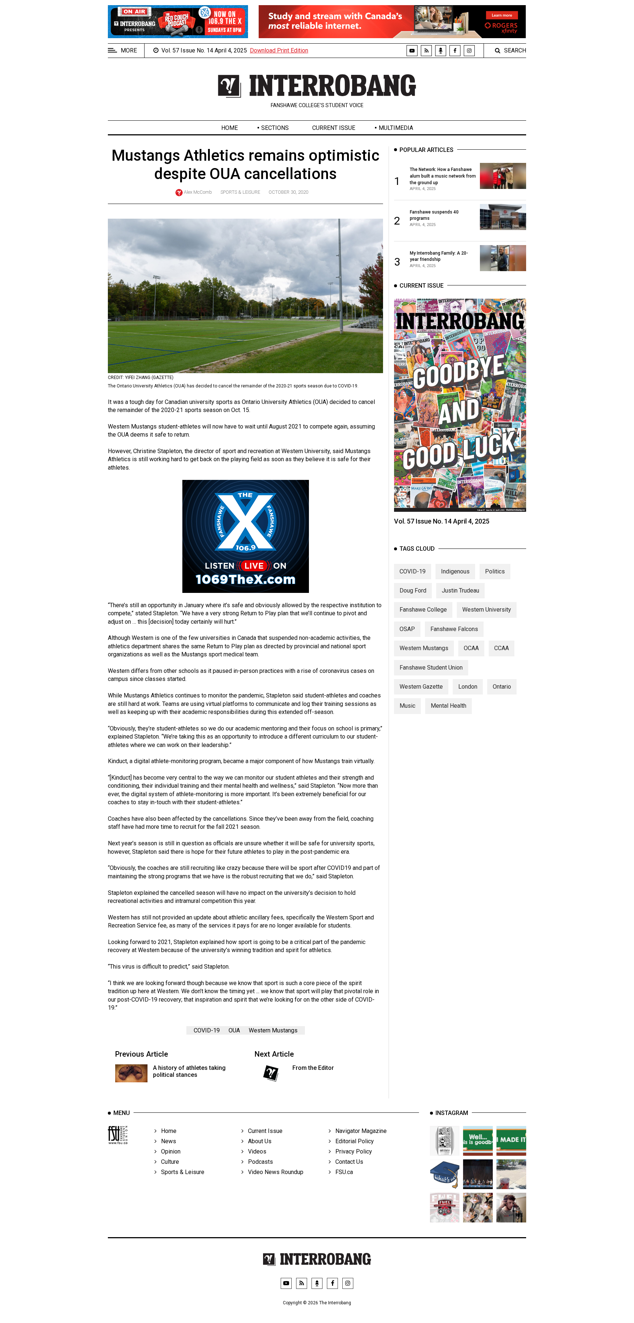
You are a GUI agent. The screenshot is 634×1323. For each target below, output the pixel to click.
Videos (255, 1151)
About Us (258, 1141)
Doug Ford (413, 590)
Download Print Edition (279, 50)
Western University (486, 609)
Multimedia (396, 127)
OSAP (407, 629)
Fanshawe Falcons (454, 629)
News (166, 1141)
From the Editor (313, 1067)
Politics (495, 571)
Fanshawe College (423, 609)
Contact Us (347, 1161)
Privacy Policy (351, 1151)
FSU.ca (342, 1172)
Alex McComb (198, 192)
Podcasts (258, 1161)
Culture (168, 1161)
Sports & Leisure (240, 192)
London (467, 686)
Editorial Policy (352, 1141)
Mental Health (448, 705)
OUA (234, 1030)
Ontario (502, 686)
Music (407, 705)
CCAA (501, 648)
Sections (275, 127)
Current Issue (333, 127)
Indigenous (455, 571)
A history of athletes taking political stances (189, 1071)
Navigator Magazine (359, 1130)
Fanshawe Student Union (431, 667)
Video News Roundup (273, 1172)
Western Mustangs (273, 1030)
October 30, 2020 (288, 192)
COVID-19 (207, 1030)
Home (229, 127)
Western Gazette (421, 686)
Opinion (169, 1151)
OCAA (471, 648)
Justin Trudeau (460, 590)
